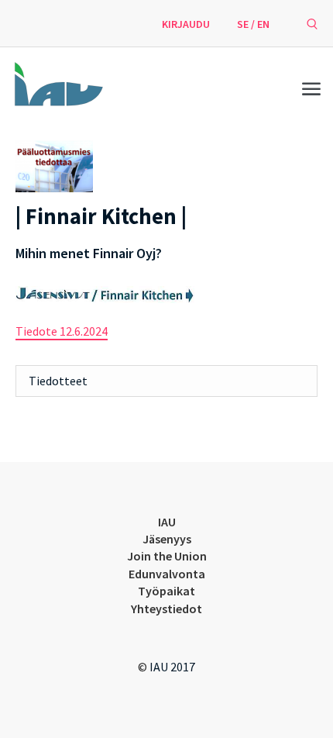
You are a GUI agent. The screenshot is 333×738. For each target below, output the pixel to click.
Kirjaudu (186, 24)
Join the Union (167, 556)
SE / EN (253, 24)
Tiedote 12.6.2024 (61, 331)
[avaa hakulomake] (312, 23)
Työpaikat (166, 590)
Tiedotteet (58, 380)
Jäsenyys (166, 539)
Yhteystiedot (166, 608)
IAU (167, 521)
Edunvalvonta (167, 573)
